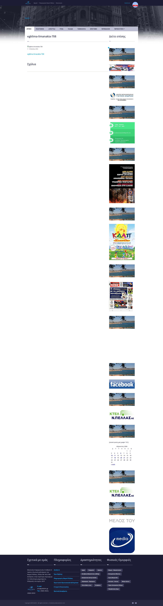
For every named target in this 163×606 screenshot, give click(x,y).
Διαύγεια (57, 570)
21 (124, 458)
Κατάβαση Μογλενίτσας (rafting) (90, 574)
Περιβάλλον (105, 29)
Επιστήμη (93, 29)
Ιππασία (100, 570)
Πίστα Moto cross (86, 585)
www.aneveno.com (60, 603)
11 (115, 455)
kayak (83, 570)
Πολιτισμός (40, 29)
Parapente (91, 570)
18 (115, 458)
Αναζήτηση (127, 3)
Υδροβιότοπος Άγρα (113, 589)
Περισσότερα (119, 29)
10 (112, 455)
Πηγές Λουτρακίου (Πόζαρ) (115, 585)
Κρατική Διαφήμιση (60, 591)
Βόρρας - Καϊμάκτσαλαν (114, 570)
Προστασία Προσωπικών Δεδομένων (66, 582)
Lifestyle (51, 29)
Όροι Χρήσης (58, 574)
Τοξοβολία (98, 585)
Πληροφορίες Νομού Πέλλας (46, 3)
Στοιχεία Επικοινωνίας (61, 587)
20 (121, 458)
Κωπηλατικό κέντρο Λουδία (89, 577)
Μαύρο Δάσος (125, 581)
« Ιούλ (113, 464)
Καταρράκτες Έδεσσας (114, 574)
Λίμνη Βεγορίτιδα (113, 577)
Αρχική (35, 3)
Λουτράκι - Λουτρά (113, 581)
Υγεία (61, 29)
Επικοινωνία (59, 3)
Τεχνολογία (81, 29)
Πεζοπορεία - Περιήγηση (88, 581)
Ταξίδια (70, 29)
